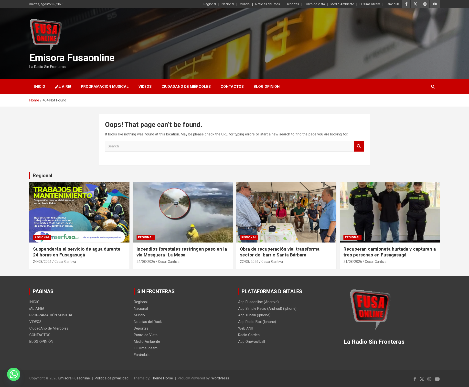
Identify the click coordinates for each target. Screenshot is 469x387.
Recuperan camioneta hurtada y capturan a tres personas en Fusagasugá (389, 252)
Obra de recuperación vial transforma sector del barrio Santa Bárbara (280, 252)
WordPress (220, 378)
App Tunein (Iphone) (254, 315)
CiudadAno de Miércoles (186, 86)
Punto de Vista (315, 4)
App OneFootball (251, 341)
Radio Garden (249, 335)
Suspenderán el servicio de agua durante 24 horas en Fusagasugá (76, 252)
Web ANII (245, 328)
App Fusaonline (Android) (258, 302)
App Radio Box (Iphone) (257, 322)
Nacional (228, 4)
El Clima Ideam (370, 4)
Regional (209, 4)
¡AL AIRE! (63, 86)
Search (359, 146)
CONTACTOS (232, 86)
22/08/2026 (249, 262)
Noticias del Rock (267, 4)
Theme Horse (162, 378)
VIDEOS (145, 86)
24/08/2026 (42, 262)
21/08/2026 (352, 262)
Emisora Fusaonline (72, 58)
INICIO (39, 86)
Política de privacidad (111, 378)
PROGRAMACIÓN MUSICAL (105, 86)
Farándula (393, 4)
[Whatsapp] (13, 374)
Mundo (245, 4)
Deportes (292, 4)
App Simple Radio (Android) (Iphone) (267, 308)
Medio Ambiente (342, 4)
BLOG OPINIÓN (267, 86)
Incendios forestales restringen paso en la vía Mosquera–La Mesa (182, 252)
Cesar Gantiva (65, 262)
